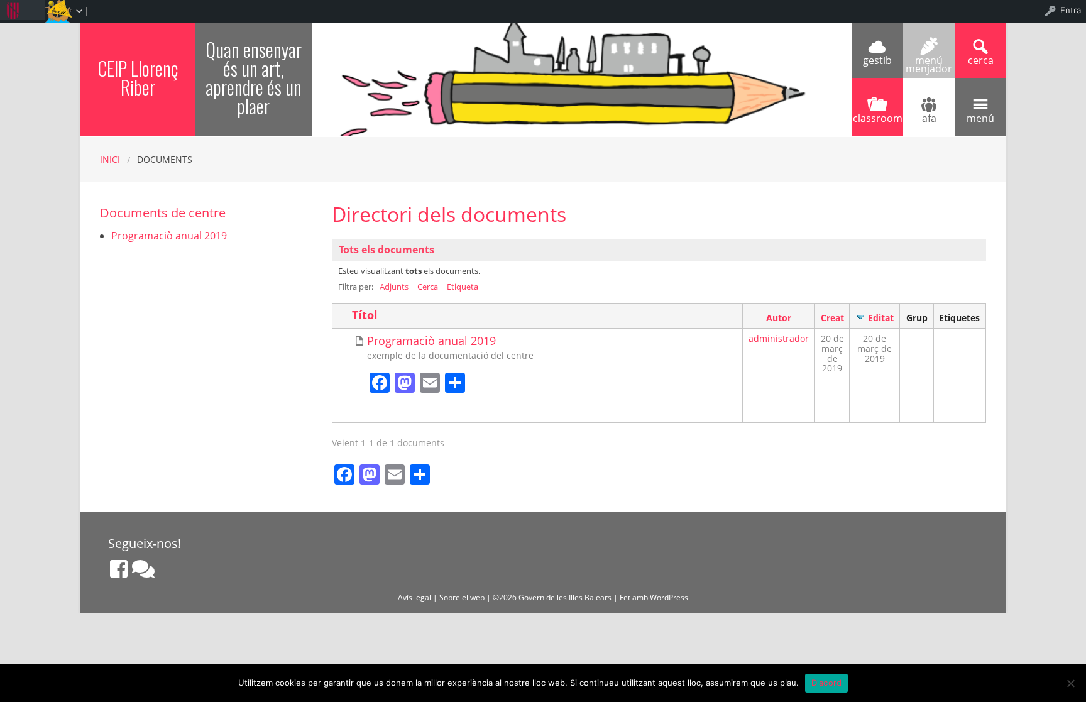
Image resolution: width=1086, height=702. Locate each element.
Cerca (427, 286)
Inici (110, 159)
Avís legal (414, 597)
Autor (778, 318)
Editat (881, 318)
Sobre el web (462, 597)
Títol (365, 315)
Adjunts (394, 286)
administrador (779, 338)
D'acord (826, 682)
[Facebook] (119, 569)
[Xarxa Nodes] (143, 569)
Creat (832, 318)
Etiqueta (462, 286)
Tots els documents (386, 249)
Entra (1070, 10)
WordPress (669, 597)
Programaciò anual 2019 (431, 341)
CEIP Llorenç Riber (137, 77)
